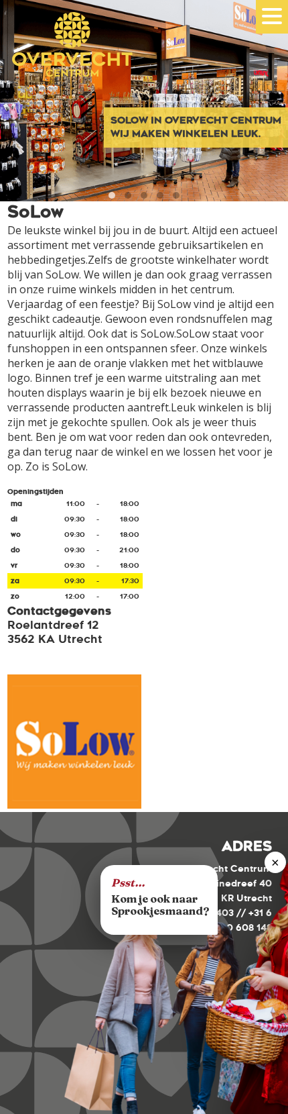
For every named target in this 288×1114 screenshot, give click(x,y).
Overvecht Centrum (67, 62)
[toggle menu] (272, 16)
